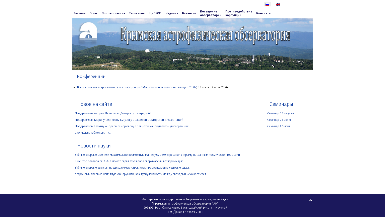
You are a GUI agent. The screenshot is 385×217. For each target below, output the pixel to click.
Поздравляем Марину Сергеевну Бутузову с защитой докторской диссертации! (129, 120)
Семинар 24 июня (279, 120)
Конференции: (92, 76)
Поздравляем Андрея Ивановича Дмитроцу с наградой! (113, 113)
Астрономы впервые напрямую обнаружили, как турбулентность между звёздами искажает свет (140, 174)
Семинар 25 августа (280, 113)
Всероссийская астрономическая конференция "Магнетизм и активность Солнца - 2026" (136, 87)
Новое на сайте (94, 103)
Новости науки (94, 145)
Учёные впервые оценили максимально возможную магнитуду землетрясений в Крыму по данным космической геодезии (157, 155)
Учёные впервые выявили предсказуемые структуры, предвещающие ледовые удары (132, 167)
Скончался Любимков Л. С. (93, 132)
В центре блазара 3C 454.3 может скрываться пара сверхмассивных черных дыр (129, 161)
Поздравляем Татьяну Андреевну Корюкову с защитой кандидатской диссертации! (132, 126)
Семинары (281, 103)
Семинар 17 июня (278, 126)
